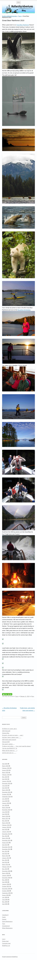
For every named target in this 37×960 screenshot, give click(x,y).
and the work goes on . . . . (9, 752)
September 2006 (6, 893)
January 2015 (5, 831)
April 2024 (4, 779)
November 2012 (6, 849)
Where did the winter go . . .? (9, 750)
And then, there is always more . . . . (11, 737)
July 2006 (4, 897)
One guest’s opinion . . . (8, 744)
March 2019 (5, 807)
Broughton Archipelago (24, 310)
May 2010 (4, 869)
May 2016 (4, 820)
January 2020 (5, 803)
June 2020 (5, 801)
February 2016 (6, 825)
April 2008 (4, 882)
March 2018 (5, 816)
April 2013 (4, 845)
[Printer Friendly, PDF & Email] (7, 694)
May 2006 (4, 901)
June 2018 (5, 812)
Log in (3, 939)
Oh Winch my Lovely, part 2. (9, 728)
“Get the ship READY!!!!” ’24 (9, 748)
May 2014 (4, 836)
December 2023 (6, 783)
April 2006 (4, 904)
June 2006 (5, 899)
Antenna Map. (5, 733)
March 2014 (5, 838)
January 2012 (5, 858)
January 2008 (5, 884)
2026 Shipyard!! (6, 731)
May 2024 (4, 777)
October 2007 (5, 886)
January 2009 (5, 875)
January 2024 (5, 781)
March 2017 (5, 818)
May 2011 (4, 860)
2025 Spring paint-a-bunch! (9, 739)
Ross (32, 696)
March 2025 (5, 772)
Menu (18, 2)
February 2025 (6, 774)
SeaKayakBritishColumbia (9, 16)
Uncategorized (6, 926)
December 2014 (6, 834)
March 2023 (5, 790)
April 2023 (4, 788)
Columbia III (5, 915)
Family (4, 917)
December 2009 (6, 871)
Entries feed (5, 941)
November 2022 (6, 792)
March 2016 (5, 823)
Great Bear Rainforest (22, 25)
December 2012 (6, 847)
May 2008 (4, 880)
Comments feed (6, 943)
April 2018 (4, 814)
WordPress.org (6, 945)
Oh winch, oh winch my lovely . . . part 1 (12, 735)
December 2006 (6, 888)
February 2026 (6, 768)
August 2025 (5, 770)
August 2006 (5, 895)
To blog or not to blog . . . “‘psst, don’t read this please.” (16, 746)
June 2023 (5, 785)
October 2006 (5, 891)
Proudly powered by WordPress (10, 956)
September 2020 (6, 796)
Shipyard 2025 (6, 742)
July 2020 (4, 798)
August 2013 (5, 842)
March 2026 (5, 766)
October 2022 (5, 794)
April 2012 (4, 853)
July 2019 (4, 805)
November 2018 (6, 809)
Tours (19, 16)
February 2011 (6, 866)
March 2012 (5, 855)
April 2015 (4, 829)
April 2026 (4, 763)
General (4, 919)
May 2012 (4, 851)
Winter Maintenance (7, 928)
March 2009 (5, 873)
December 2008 (6, 877)
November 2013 (6, 840)
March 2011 (5, 864)
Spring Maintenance (7, 921)
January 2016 (5, 827)
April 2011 (4, 862)
